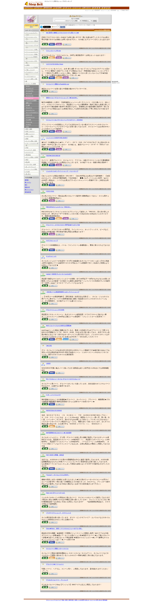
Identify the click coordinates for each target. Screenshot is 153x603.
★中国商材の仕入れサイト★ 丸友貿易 (58, 433)
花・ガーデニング (31, 167)
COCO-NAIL (50, 191)
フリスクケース (30, 117)
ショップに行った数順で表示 (102, 30)
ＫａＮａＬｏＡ (51, 256)
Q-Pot (27, 127)
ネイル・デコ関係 (31, 83)
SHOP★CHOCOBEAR (53, 155)
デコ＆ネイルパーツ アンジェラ (57, 580)
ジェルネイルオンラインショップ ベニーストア (62, 171)
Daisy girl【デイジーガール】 (55, 493)
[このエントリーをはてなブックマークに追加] (41, 27)
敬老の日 (27, 187)
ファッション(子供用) (32, 67)
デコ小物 (28, 119)
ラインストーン (30, 110)
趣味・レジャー (30, 134)
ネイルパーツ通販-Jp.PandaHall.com (57, 84)
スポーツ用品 (29, 136)
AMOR (48, 363)
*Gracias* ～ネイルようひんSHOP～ (57, 475)
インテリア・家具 (31, 150)
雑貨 (27, 138)
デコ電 (28, 105)
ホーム (48, 600)
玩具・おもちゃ (30, 131)
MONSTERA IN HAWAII (54, 410)
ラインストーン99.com (53, 50)
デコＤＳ (28, 124)
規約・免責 (74, 600)
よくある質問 (80, 600)
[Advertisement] (62, 14)
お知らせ (87, 600)
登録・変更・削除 (66, 600)
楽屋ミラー (29, 103)
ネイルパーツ (29, 98)
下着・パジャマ (30, 70)
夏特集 (27, 180)
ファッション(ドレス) (32, 52)
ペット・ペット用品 (31, 169)
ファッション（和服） (32, 54)
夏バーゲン (28, 182)
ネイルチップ (29, 88)
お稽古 (28, 65)
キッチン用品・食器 (31, 141)
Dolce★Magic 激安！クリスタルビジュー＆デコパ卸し (64, 528)
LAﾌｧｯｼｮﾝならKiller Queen (54, 64)
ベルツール (92, 600)
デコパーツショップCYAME (55, 310)
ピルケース (29, 115)
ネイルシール (29, 95)
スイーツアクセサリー (32, 112)
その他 (28, 171)
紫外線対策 (28, 192)
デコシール (29, 122)
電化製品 (28, 155)
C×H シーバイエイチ (53, 395)
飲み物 (28, 162)
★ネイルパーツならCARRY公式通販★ (58, 325)
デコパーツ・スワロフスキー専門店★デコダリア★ (63, 225)
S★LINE (49, 345)
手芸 (27, 147)
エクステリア (29, 152)
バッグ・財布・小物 (31, 79)
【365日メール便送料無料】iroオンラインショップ (62, 292)
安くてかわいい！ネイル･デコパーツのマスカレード (63, 379)
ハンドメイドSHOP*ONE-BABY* (57, 138)
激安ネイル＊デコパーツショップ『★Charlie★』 (62, 98)
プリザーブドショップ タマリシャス (58, 513)
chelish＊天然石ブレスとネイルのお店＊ (59, 274)
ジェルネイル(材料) (31, 100)
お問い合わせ (98, 600)
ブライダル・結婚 (31, 164)
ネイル (28, 86)
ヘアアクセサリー (31, 76)
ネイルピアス (29, 91)
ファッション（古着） (32, 49)
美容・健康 (29, 129)
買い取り (28, 174)
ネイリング (29, 93)
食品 (27, 159)
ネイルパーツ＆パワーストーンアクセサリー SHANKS (64, 120)
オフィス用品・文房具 (32, 157)
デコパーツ (29, 107)
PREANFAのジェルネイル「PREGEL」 (59, 207)
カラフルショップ (52, 240)
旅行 (26, 185)
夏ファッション (29, 189)
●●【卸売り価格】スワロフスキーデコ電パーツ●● (62, 32)
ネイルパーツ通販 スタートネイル (57, 548)
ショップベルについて (56, 600)
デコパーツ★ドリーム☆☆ (55, 564)
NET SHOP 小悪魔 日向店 (55, 455)
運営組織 (105, 600)
